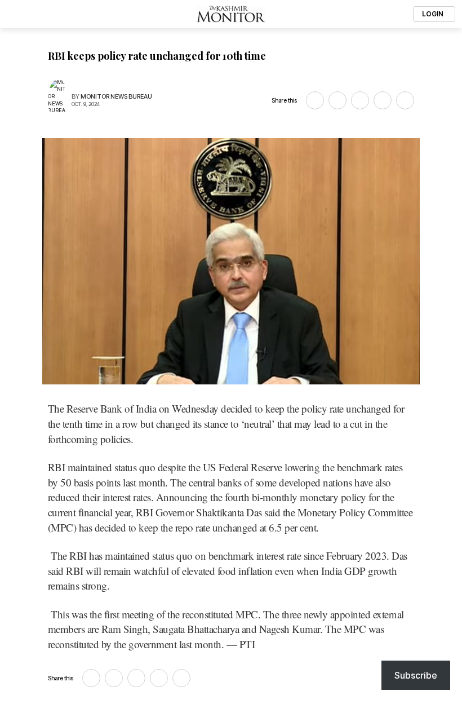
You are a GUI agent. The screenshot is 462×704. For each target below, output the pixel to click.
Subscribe (415, 675)
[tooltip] (315, 100)
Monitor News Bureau (116, 96)
